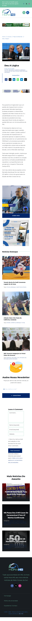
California (13, 322)
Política (23, 497)
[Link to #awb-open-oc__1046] (24, 12)
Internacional (20, 521)
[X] (10, 79)
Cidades (12, 520)
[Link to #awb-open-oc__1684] (27, 12)
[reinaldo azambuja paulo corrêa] (16, 43)
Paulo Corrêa (16, 71)
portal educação (13, 358)
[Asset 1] (8, 9)
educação (14, 357)
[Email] (25, 79)
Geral (15, 521)
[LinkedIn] (14, 79)
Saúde (5, 524)
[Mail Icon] (16, 564)
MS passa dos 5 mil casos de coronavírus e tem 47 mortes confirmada (16, 515)
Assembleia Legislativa (14, 69)
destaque (22, 69)
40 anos (8, 287)
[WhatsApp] (17, 79)
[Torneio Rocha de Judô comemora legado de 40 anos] (16, 257)
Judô (17, 287)
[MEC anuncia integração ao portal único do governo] (16, 328)
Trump (23, 322)
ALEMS (6, 69)
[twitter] (26, 3)
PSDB (20, 71)
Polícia (20, 523)
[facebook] (23, 3)
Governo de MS (8, 71)
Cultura (16, 520)
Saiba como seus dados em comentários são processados (15, 460)
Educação (6, 521)
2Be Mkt (21, 613)
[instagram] (29, 3)
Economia (20, 520)
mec (18, 357)
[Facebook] (6, 79)
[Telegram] (21, 79)
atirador (8, 322)
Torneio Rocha (22, 287)
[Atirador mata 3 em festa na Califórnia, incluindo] (16, 292)
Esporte (11, 521)
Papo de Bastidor (17, 497)
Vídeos (9, 524)
